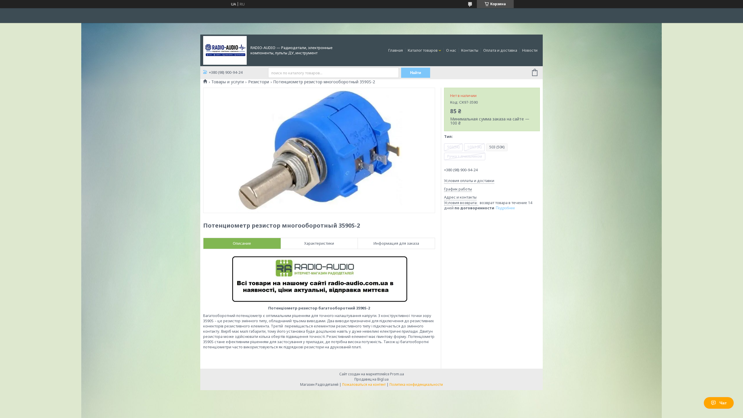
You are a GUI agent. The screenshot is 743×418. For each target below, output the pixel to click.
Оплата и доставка (500, 50)
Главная (395, 50)
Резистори (258, 81)
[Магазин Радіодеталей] (225, 50)
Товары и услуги (227, 81)
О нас (451, 50)
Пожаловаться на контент (364, 384)
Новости (530, 50)
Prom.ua (397, 374)
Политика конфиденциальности (416, 384)
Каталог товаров (423, 50)
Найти (415, 73)
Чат (723, 403)
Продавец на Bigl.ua (371, 379)
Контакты (469, 50)
